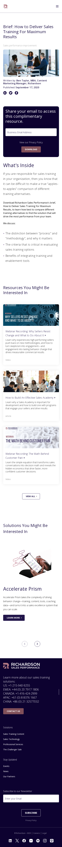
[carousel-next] (37, 644)
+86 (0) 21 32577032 (26, 701)
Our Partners (9, 776)
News (6, 771)
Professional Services (13, 744)
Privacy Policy (36, 142)
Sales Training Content (13, 734)
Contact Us (13, 711)
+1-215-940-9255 (19, 685)
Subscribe (31, 812)
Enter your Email (13, 798)
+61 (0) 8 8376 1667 (24, 697)
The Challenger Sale (12, 749)
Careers (36, 833)
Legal (44, 833)
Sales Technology (11, 739)
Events (6, 766)
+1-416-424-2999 (26, 693)
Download (31, 149)
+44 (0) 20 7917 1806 (25, 689)
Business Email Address (19, 132)
